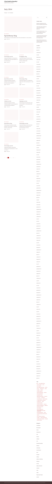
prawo (43, 401)
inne (37, 441)
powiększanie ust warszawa (41, 400)
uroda (45, 412)
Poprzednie (4, 157)
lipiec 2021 (38, 171)
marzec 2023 (38, 128)
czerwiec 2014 (39, 328)
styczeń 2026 (38, 64)
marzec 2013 (38, 359)
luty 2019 (38, 221)
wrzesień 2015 (38, 297)
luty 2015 (38, 311)
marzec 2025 (38, 83)
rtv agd (38, 463)
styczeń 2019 (38, 223)
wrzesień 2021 (38, 166)
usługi (37, 472)
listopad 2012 (38, 368)
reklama (38, 456)
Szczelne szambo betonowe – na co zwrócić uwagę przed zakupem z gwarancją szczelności (42, 32)
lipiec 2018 (38, 233)
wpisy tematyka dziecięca (41, 416)
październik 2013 (39, 347)
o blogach (38, 397)
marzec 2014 (38, 335)
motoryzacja (38, 447)
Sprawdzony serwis (8, 78)
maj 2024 (38, 107)
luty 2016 (38, 285)
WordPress (43, 482)
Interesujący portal (8, 56)
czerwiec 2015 (39, 304)
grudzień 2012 (38, 366)
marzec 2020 (38, 202)
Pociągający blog (23, 56)
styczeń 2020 (38, 204)
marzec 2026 (38, 59)
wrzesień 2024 (38, 97)
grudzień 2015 (38, 290)
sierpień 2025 (38, 71)
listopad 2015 (38, 292)
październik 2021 (39, 164)
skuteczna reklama (40, 412)
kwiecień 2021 (38, 178)
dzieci (46, 388)
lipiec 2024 (38, 102)
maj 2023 (38, 126)
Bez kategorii (6, 77)
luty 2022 (38, 154)
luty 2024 (38, 114)
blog (37, 383)
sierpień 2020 (38, 195)
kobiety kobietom (39, 391)
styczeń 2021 (38, 185)
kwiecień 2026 (38, 57)
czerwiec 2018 (39, 235)
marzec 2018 (38, 240)
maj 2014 (38, 330)
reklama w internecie (40, 405)
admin (5, 62)
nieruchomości (39, 450)
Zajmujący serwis (23, 101)
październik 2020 (39, 190)
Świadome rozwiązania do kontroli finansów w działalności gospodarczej (42, 24)
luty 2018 (38, 242)
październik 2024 (39, 95)
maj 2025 (38, 78)
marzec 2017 (38, 261)
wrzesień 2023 (38, 121)
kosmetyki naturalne (40, 443)
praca (37, 452)
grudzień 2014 (38, 316)
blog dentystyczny (42, 383)
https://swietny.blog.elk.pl (10, 1)
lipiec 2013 (38, 354)
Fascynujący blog (23, 78)
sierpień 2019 (38, 214)
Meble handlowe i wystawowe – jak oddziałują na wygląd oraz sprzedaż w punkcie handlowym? (42, 41)
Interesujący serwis (23, 123)
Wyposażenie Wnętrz (40, 474)
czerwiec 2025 (39, 76)
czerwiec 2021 (39, 173)
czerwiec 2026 (39, 52)
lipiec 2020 (38, 197)
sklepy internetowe (40, 409)
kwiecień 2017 (38, 259)
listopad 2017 (38, 247)
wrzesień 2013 (38, 349)
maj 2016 (38, 280)
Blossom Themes (35, 482)
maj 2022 (38, 147)
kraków (45, 392)
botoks (46, 387)
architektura (38, 425)
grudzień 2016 (38, 266)
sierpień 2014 (38, 323)
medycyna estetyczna (40, 396)
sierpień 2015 (38, 299)
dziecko (38, 436)
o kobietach (43, 397)
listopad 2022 (38, 133)
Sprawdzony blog (10, 36)
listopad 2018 (38, 228)
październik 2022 (39, 135)
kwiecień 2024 (38, 109)
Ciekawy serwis (7, 101)
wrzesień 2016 (38, 271)
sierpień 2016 (38, 273)
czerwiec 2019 (39, 216)
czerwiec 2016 (39, 278)
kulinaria (38, 445)
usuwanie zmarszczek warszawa (42, 413)
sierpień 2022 (38, 140)
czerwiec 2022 (39, 145)
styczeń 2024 (38, 116)
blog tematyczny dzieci (40, 387)
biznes (37, 429)
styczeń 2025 (38, 88)
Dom (37, 434)
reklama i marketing (40, 459)
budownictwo (39, 432)
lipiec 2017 (38, 254)
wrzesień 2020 (38, 192)
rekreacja (46, 405)
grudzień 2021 (38, 159)
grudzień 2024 (38, 90)
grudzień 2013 (38, 342)
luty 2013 (38, 361)
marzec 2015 (38, 309)
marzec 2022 (38, 152)
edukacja (38, 438)
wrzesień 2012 (38, 373)
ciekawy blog (42, 388)
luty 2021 (38, 183)
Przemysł (38, 454)
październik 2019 (39, 209)
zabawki (38, 417)
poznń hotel (39, 401)
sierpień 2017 (38, 252)
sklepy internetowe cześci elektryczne (41, 410)
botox (38, 388)
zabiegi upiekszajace (43, 417)
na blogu (45, 396)
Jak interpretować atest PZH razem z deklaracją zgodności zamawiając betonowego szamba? (42, 36)
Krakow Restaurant (40, 392)
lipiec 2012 (38, 378)
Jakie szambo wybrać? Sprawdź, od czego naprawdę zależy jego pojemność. (41, 27)
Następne (14, 157)
